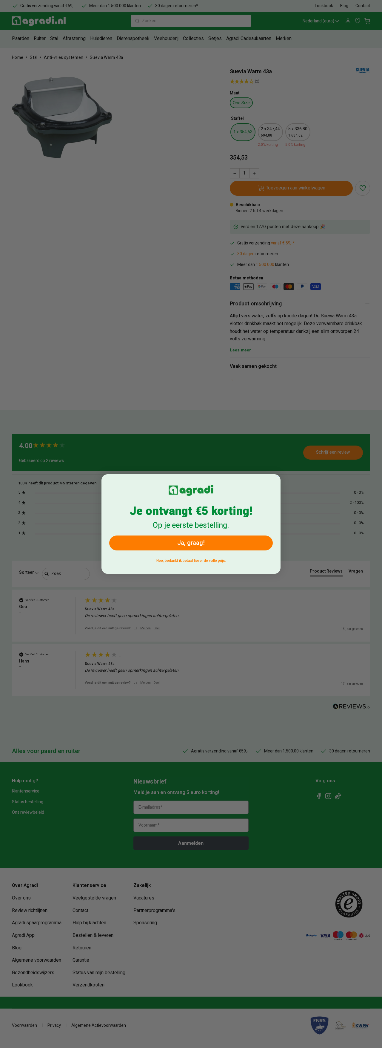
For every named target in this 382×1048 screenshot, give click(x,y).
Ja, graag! (191, 542)
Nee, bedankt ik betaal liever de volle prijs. (191, 560)
